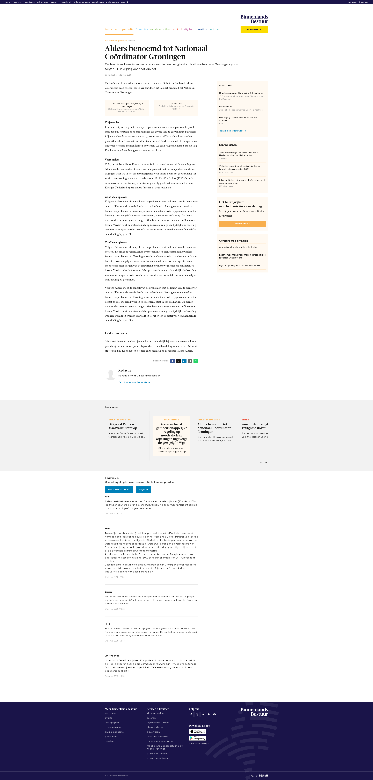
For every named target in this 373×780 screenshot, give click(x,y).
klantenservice (155, 713)
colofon (151, 718)
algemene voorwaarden (160, 741)
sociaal (177, 29)
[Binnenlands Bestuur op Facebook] (191, 714)
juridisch (215, 29)
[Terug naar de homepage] (254, 19)
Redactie (112, 75)
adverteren (42, 2)
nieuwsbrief (65, 2)
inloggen (352, 2)
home (7, 2)
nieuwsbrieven (155, 727)
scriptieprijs (98, 2)
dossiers (109, 741)
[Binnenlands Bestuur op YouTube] (214, 714)
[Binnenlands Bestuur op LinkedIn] (202, 714)
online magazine (82, 2)
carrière (202, 29)
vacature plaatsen (157, 737)
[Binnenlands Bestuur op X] (197, 714)
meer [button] (123, 2)
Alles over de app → (200, 744)
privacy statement (157, 753)
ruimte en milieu (160, 29)
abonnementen (113, 727)
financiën (142, 29)
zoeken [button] (364, 2)
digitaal (189, 29)
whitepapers (112, 2)
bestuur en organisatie (119, 29)
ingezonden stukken (158, 723)
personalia (111, 737)
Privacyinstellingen (157, 758)
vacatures (17, 2)
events (54, 2)
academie (30, 2)
